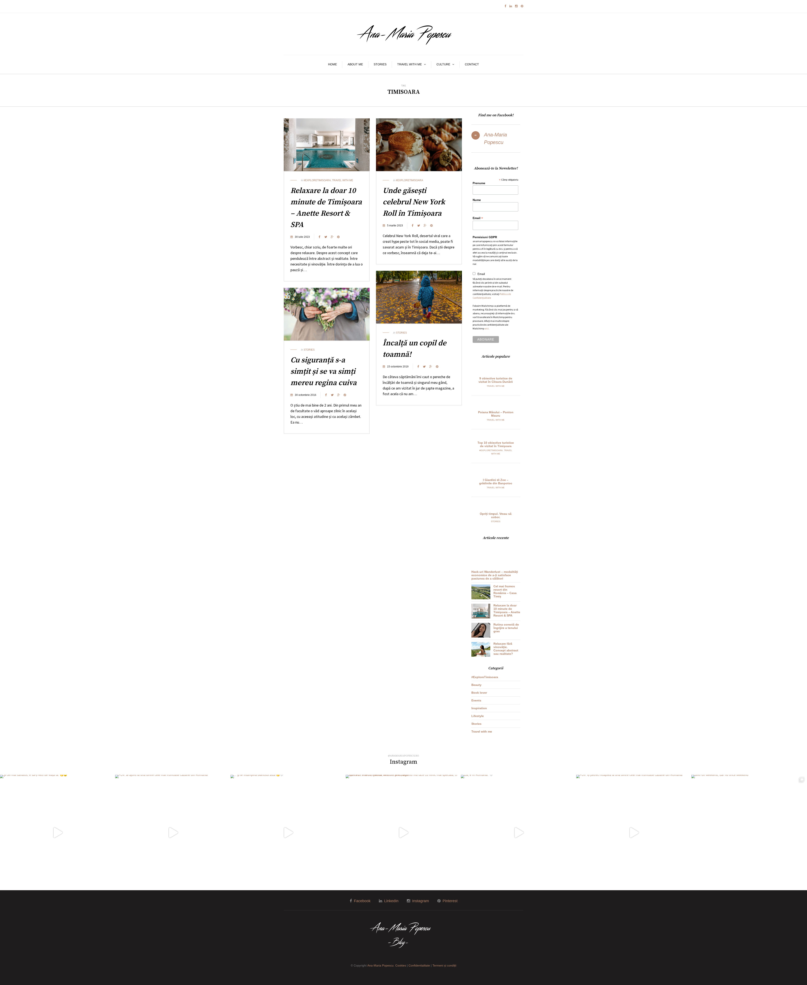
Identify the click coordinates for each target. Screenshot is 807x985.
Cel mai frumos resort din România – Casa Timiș (505, 591)
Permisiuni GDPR (485, 237)
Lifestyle (477, 716)
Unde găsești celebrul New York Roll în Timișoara (414, 202)
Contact (472, 64)
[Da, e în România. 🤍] (518, 832)
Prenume (479, 183)
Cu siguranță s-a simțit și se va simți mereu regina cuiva (323, 371)
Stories (380, 64)
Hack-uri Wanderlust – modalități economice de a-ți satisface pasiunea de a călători (494, 575)
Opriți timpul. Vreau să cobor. (496, 515)
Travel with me (409, 64)
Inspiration (479, 708)
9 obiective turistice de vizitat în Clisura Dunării (496, 380)
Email (478, 218)
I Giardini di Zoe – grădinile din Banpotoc (495, 481)
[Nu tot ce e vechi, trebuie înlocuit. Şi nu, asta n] (403, 832)
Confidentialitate (419, 965)
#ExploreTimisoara (317, 180)
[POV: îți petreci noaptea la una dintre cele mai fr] (633, 832)
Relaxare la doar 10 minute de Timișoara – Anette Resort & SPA (506, 610)
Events (476, 700)
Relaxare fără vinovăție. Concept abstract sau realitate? (505, 648)
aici (487, 328)
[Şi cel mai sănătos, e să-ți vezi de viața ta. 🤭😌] (57, 832)
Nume (477, 200)
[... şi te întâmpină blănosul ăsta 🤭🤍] (288, 832)
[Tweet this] (326, 237)
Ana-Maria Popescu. (380, 965)
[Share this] (319, 237)
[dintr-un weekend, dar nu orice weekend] (749, 832)
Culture (443, 64)
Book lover (479, 692)
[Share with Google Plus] (332, 237)
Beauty (476, 685)
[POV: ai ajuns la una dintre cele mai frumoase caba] (172, 832)
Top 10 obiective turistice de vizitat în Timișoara (495, 444)
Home (332, 64)
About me (355, 64)
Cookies (400, 965)
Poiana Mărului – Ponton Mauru (495, 414)
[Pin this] (338, 237)
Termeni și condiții (444, 965)
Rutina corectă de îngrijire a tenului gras (506, 628)
